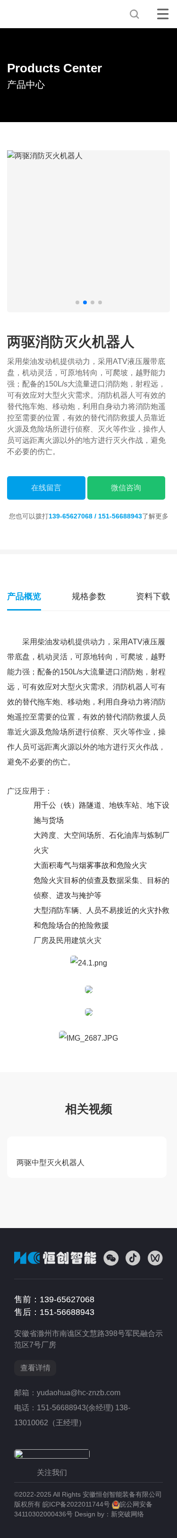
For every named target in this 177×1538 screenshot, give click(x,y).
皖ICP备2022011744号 (76, 1504)
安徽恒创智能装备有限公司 (40, 14)
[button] (77, 302)
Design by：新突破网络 (109, 1514)
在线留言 (46, 488)
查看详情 (35, 1368)
